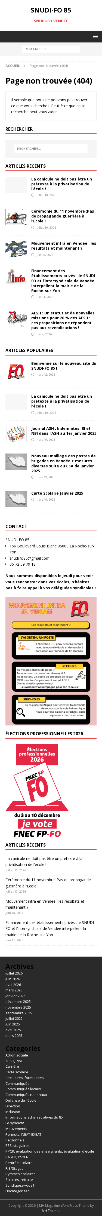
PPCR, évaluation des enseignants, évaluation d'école (49, 1151)
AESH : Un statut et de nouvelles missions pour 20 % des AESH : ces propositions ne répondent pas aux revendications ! (63, 320)
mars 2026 (13, 990)
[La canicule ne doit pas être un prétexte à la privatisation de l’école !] (16, 185)
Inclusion (12, 1111)
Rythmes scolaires (20, 1173)
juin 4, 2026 (44, 334)
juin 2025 (12, 1024)
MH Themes (51, 1210)
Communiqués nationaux (26, 1094)
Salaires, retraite (19, 1179)
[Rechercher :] (51, 48)
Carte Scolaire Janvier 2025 (57, 493)
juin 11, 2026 (44, 297)
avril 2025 (13, 1029)
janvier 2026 (15, 995)
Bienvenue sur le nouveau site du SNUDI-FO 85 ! (63, 366)
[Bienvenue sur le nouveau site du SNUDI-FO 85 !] (16, 372)
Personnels (14, 1140)
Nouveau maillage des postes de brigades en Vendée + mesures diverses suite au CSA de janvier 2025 (63, 463)
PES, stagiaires (17, 1145)
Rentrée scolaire (19, 1162)
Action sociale (16, 1055)
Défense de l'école (20, 1100)
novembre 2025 (18, 1007)
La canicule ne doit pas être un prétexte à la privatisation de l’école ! (61, 183)
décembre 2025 (18, 1001)
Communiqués (17, 1083)
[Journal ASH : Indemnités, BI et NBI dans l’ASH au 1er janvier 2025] (16, 434)
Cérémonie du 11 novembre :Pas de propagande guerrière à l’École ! (62, 216)
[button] (94, 36)
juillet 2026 (14, 973)
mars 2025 (13, 1035)
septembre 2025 (18, 1012)
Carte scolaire (16, 1072)
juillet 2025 (14, 1018)
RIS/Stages (14, 1168)
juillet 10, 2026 (46, 195)
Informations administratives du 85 (34, 1117)
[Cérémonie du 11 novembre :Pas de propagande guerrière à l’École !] (16, 217)
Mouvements (16, 1128)
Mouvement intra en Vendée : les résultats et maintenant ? (63, 246)
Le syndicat (14, 1122)
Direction (12, 1106)
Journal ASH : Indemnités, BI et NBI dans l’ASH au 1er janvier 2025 (64, 431)
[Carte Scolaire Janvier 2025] (16, 499)
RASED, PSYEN (17, 1156)
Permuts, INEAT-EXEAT (23, 1134)
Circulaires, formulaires (24, 1077)
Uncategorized (17, 1191)
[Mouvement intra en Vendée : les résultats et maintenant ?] (16, 249)
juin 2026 (12, 978)
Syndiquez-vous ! (19, 1185)
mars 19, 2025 (45, 439)
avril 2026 (13, 984)
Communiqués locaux (23, 1088)
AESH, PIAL (14, 1060)
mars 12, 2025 (45, 374)
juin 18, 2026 (44, 255)
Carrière (12, 1066)
